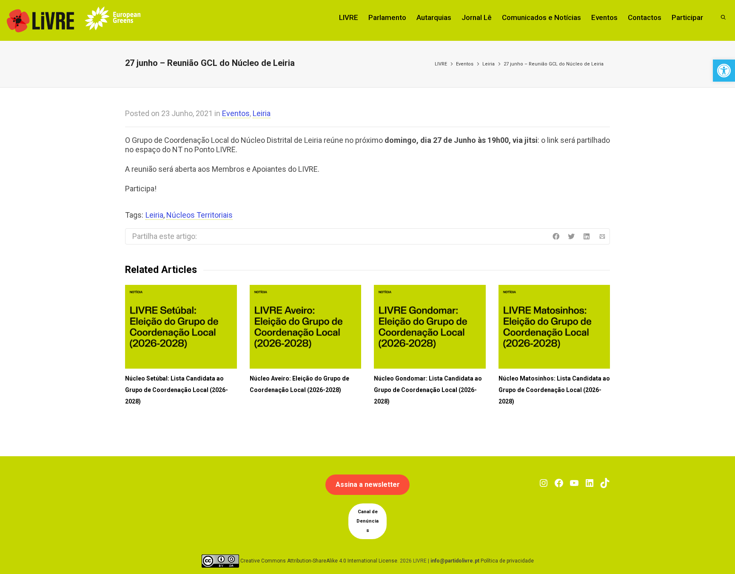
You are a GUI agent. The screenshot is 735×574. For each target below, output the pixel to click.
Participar (687, 17)
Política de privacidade (507, 561)
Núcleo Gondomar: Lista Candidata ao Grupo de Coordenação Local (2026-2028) (428, 390)
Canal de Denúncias (367, 521)
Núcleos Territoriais (199, 214)
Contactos (644, 17)
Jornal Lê (477, 17)
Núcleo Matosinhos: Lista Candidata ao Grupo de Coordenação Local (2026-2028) (554, 390)
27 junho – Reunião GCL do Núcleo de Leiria (554, 64)
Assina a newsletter (368, 484)
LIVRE (348, 17)
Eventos (604, 17)
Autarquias (433, 17)
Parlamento (387, 17)
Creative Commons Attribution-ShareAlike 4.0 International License (318, 561)
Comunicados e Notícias (541, 17)
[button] (724, 71)
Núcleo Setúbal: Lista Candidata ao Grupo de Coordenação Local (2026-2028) (176, 390)
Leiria (488, 64)
